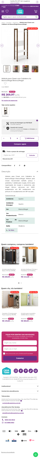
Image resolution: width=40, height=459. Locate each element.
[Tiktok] (31, 371)
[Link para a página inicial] (3, 22)
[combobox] (20, 17)
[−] (4, 138)
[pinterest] (19, 165)
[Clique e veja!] (8, 452)
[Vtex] (31, 440)
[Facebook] (21, 371)
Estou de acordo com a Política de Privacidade (19, 353)
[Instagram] (16, 371)
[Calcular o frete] (32, 155)
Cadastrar (20, 358)
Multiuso (15, 22)
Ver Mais (11, 230)
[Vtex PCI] (14, 440)
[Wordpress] (35, 371)
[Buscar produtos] (36, 17)
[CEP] (14, 153)
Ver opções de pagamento (9, 100)
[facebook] (14, 165)
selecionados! (14, 3)
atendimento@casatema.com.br (13, 413)
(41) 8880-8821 (9, 422)
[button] (18, 283)
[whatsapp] (24, 165)
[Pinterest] (26, 371)
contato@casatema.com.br (11, 403)
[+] (17, 138)
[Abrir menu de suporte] (35, 454)
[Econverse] (24, 440)
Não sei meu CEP (8, 158)
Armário (8, 22)
